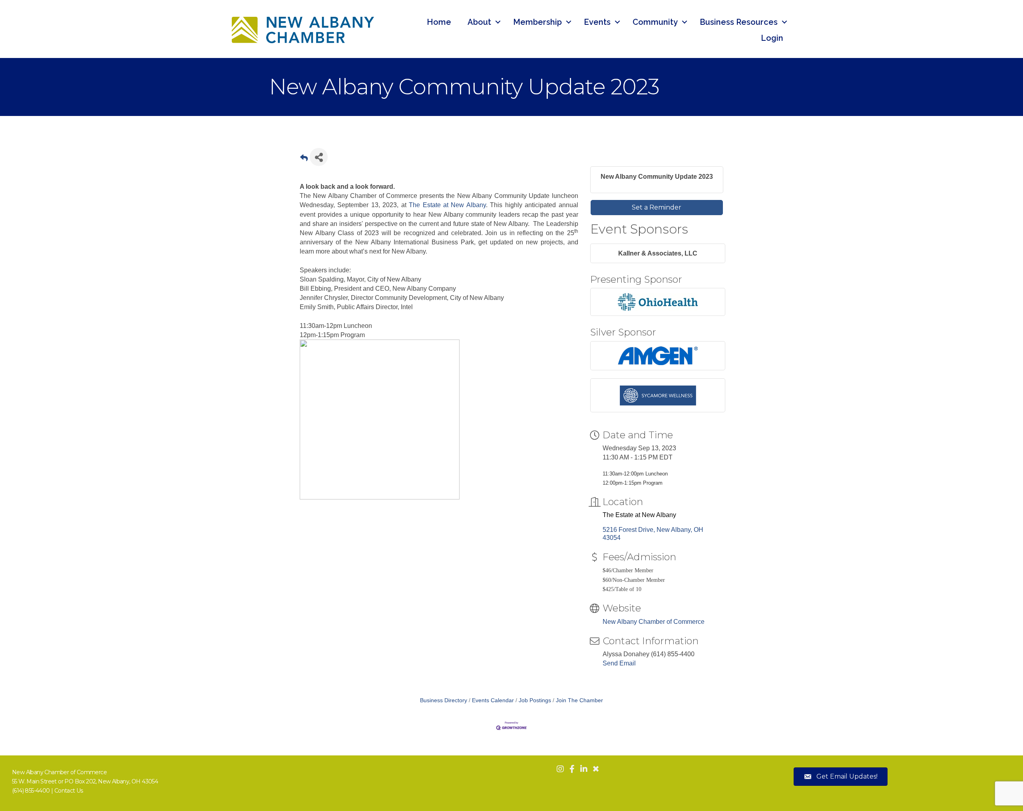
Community (655, 22)
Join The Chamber (579, 700)
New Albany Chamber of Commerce (654, 621)
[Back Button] (304, 159)
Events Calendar (493, 700)
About (479, 22)
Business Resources (739, 22)
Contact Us (68, 790)
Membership (537, 22)
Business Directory (443, 700)
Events (597, 22)
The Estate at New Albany (447, 205)
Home (439, 22)
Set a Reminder (656, 207)
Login (772, 38)
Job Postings (535, 700)
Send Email (619, 663)
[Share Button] (319, 157)
